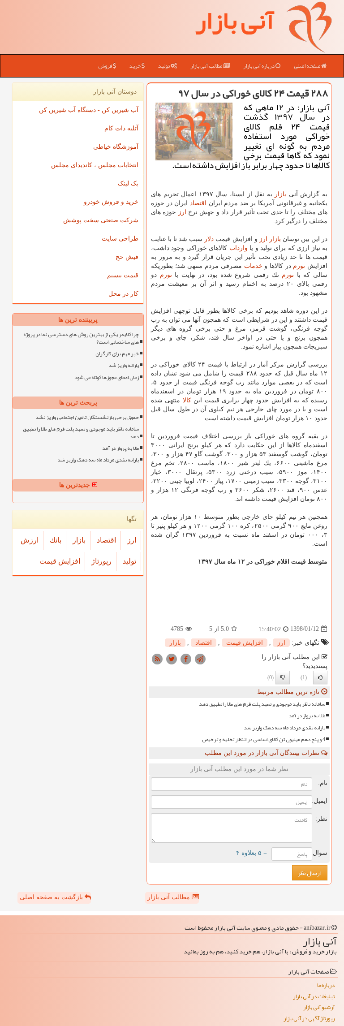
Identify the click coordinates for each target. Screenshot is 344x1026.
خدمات (253, 266)
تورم (299, 266)
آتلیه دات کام (121, 128)
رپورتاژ (101, 561)
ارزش (30, 540)
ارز (182, 212)
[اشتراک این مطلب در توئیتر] (171, 658)
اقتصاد (198, 203)
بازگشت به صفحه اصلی (52, 897)
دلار (209, 239)
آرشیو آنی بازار (319, 1007)
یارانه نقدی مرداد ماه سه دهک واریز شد (284, 728)
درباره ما (326, 985)
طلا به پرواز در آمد (306, 716)
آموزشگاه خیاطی (115, 146)
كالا (187, 400)
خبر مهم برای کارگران (117, 354)
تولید (164, 66)
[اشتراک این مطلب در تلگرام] (200, 658)
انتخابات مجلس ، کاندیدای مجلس (94, 165)
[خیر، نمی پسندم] (282, 677)
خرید (135, 66)
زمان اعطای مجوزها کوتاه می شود (106, 377)
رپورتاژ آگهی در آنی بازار (309, 1018)
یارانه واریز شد (123, 365)
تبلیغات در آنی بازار (314, 997)
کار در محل (123, 293)
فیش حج (127, 257)
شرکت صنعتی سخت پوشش (100, 220)
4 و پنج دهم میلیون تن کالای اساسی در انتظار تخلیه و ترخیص (263, 739)
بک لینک (128, 183)
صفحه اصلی (307, 66)
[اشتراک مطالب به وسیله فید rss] (157, 658)
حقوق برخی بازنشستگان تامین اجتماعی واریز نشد (87, 417)
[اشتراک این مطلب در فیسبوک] (186, 658)
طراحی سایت (120, 238)
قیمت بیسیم (122, 275)
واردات (238, 248)
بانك (55, 540)
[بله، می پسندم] (320, 677)
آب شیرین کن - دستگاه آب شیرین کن (88, 110)
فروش (105, 66)
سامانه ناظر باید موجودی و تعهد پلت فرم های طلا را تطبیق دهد (262, 704)
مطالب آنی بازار (206, 66)
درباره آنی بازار (259, 66)
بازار (280, 194)
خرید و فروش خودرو (111, 201)
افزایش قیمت (244, 642)
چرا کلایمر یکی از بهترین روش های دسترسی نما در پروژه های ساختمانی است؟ (81, 338)
